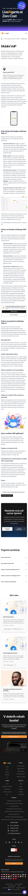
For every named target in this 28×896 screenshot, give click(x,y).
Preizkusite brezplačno (7, 495)
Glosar (21, 786)
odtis (7, 794)
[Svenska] (9, 878)
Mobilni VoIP (24, 38)
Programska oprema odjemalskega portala (14, 816)
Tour (7, 777)
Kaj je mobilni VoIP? (6, 557)
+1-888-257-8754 (14, 828)
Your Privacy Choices (15, 889)
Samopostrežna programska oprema (14, 808)
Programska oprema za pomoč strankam (14, 803)
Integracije (7, 774)
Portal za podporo (21, 765)
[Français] (25, 874)
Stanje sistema (21, 771)
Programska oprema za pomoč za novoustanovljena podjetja (14, 819)
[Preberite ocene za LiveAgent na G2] (14, 849)
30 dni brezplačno (14, 314)
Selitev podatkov (20, 768)
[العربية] (2, 874)
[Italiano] (6, 876)
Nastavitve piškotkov (20, 887)
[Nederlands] (16, 876)
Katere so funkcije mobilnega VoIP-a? (10, 569)
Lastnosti (7, 772)
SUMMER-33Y (6, 21)
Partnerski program (7, 791)
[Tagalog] (11, 878)
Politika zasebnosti (12, 885)
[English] (16, 874)
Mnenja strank (7, 789)
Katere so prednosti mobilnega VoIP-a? (11, 575)
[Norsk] (18, 876)
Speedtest (5, 181)
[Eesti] (20, 874)
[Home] (1, 38)
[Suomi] (23, 874)
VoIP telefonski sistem (14, 806)
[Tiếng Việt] (13, 878)
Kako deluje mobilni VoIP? (7, 563)
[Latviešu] (13, 876)
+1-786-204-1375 (14, 830)
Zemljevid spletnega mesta (8, 887)
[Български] (4, 874)
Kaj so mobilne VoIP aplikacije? (8, 581)
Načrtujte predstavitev (14, 736)
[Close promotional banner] (26, 1)
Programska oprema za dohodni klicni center (14, 811)
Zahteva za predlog (21, 776)
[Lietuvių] (11, 876)
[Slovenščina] (6, 878)
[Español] (18, 874)
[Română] (25, 876)
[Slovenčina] (4, 878)
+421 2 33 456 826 (14, 825)
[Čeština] (6, 874)
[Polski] (20, 876)
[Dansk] (9, 874)
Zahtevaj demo (14, 311)
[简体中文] (16, 878)
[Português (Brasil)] (23, 876)
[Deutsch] (11, 874)
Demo (7, 766)
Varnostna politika (18, 884)
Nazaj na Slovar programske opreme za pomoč (13, 492)
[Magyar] (4, 876)
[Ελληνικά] (13, 874)
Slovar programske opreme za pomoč (12, 38)
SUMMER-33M (11, 19)
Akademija (21, 789)
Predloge (21, 791)
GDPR (19, 885)
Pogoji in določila (9, 884)
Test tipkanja (21, 794)
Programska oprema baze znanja (14, 800)
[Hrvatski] (2, 876)
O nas (7, 783)
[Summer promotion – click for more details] (14, 15)
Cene (7, 769)
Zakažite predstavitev (19, 529)
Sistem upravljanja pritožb (14, 814)
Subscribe (14, 863)
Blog (21, 783)
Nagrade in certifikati (7, 786)
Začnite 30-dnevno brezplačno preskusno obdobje (14, 732)
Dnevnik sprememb (21, 774)
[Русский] (2, 878)
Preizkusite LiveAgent (7, 529)
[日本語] (9, 876)
